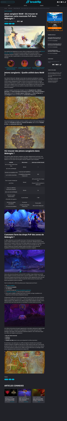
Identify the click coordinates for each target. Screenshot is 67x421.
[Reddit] (22, 21)
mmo (13, 23)
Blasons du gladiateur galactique (23, 290)
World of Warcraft (17, 8)
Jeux (9, 5)
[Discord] (58, 2)
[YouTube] (61, 2)
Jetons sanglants (11, 285)
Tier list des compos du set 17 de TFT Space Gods (54, 76)
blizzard (6, 23)
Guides (41, 5)
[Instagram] (60, 2)
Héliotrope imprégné (11, 291)
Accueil (5, 8)
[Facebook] (18, 21)
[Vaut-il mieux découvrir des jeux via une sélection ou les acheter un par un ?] (55, 39)
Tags (58, 5)
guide (10, 23)
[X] (63, 2)
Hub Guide (10, 8)
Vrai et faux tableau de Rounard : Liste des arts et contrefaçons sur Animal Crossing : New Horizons (54, 73)
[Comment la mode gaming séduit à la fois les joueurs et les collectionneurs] (55, 46)
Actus (25, 5)
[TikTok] (65, 2)
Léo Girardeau (12, 401)
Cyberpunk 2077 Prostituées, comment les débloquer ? (53, 81)
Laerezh (7, 21)
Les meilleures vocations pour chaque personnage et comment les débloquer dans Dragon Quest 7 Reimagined (54, 79)
